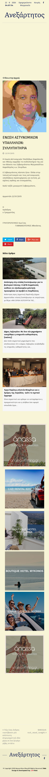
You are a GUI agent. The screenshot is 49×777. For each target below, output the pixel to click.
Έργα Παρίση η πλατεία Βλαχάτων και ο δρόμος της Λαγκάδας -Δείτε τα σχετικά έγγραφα (22, 393)
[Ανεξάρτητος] (24, 15)
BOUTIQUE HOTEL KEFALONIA (24, 530)
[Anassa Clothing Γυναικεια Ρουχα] (24, 467)
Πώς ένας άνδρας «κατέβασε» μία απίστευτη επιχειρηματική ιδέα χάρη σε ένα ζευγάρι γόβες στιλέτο (11, 736)
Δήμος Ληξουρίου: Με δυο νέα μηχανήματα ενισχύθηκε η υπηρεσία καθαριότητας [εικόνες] (23, 334)
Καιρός (37, 2)
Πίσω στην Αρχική (11, 78)
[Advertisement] (24, 49)
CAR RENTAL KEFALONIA (24, 488)
